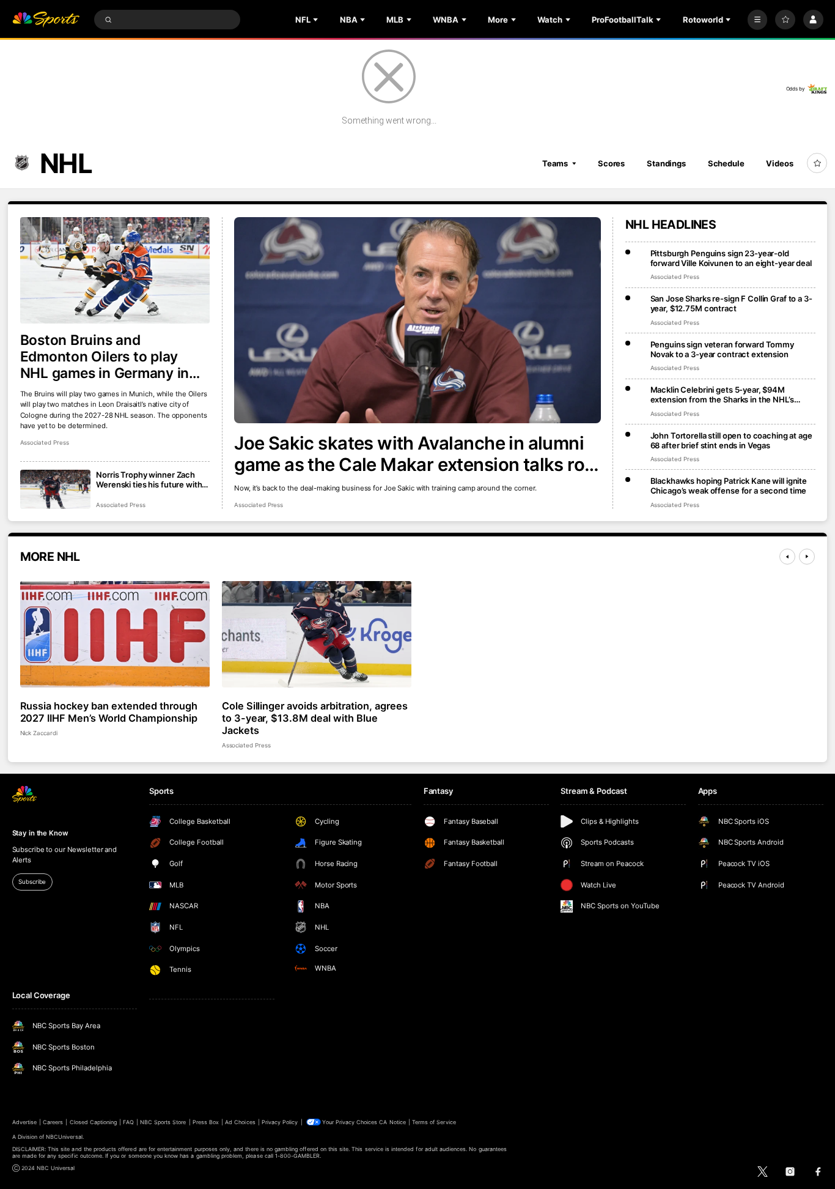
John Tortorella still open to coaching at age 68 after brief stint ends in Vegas (731, 440)
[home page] (46, 19)
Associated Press (258, 505)
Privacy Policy (280, 1122)
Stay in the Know (40, 833)
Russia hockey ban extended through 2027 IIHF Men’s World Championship (108, 712)
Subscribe (32, 881)
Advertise (24, 1122)
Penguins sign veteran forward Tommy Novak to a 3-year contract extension (722, 349)
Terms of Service (434, 1122)
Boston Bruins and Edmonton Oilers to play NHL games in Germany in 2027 (104, 356)
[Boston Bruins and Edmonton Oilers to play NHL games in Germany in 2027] (115, 270)
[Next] (807, 557)
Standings (666, 163)
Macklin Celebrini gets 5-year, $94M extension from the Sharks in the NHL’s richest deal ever (722, 394)
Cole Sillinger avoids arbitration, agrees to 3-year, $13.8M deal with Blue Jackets (315, 718)
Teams (555, 163)
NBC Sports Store (163, 1122)
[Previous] (787, 557)
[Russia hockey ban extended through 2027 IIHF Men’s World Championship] (115, 634)
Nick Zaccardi (38, 733)
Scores (611, 163)
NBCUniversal (64, 1136)
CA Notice (392, 1122)
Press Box (206, 1122)
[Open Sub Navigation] (316, 19)
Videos (779, 163)
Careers (53, 1122)
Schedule (726, 163)
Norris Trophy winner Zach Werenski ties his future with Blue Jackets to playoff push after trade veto (149, 479)
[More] (758, 20)
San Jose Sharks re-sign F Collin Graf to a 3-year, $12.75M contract (731, 303)
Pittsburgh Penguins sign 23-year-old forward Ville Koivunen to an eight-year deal (731, 258)
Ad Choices (240, 1122)
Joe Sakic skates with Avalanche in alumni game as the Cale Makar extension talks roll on (414, 453)
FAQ (128, 1122)
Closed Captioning (93, 1122)
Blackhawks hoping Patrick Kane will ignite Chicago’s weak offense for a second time (728, 485)
